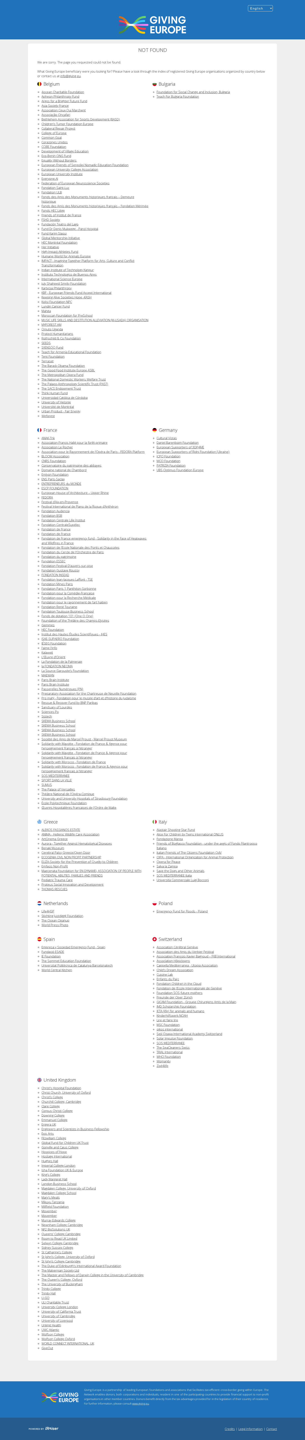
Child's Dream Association (175, 970)
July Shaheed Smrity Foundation (63, 283)
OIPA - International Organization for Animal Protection (195, 857)
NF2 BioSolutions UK (55, 1229)
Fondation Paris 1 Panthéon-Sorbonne (68, 588)
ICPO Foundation (168, 456)
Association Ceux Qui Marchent (63, 110)
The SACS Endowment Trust (61, 388)
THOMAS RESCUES (54, 889)
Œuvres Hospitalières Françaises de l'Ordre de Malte (78, 807)
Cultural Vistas (167, 438)
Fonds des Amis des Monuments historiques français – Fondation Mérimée (94, 206)
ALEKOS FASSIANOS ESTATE (60, 830)
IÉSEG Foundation (53, 643)
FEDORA (47, 497)
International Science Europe (61, 279)
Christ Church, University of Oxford (66, 1092)
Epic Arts (47, 1133)
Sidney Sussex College (57, 1247)
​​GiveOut (47, 1348)
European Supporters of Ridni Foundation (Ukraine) (193, 452)
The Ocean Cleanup (55, 920)
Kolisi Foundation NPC (56, 302)
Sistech (46, 716)
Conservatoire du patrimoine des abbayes (71, 465)
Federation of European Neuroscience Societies (75, 183)
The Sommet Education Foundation (66, 961)
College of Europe (54, 133)
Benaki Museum (52, 848)
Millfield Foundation (55, 1206)
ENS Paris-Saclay (53, 479)
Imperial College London (58, 1165)
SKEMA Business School (58, 721)
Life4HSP (47, 911)
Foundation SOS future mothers (180, 993)
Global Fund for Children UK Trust (65, 1143)
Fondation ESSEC (53, 561)
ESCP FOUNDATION (54, 488)
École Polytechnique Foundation (64, 803)
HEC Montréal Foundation (59, 242)
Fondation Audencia (55, 511)
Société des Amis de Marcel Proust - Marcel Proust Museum (84, 739)
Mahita (46, 311)
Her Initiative (50, 247)
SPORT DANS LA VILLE (56, 780)
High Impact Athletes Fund (59, 251)
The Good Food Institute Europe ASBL (68, 370)
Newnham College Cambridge (62, 1225)
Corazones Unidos (54, 142)
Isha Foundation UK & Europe (62, 1170)
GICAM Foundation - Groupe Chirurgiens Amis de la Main (196, 1002)
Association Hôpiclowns (173, 961)
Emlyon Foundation (54, 474)
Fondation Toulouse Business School (67, 611)
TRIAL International (170, 1052)
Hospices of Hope (54, 1152)
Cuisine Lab (165, 974)
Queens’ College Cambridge (61, 1234)
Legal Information (250, 1429)
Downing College (53, 1115)
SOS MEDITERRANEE (55, 776)
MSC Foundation (168, 1025)
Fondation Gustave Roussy (60, 570)
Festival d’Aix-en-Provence (59, 502)
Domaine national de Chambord (64, 470)
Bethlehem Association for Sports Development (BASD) (80, 119)
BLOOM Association (55, 456)
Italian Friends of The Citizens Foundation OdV (189, 852)
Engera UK (48, 1124)
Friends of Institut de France (61, 215)
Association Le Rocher (57, 447)
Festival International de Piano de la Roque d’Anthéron (79, 506)
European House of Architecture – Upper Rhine (75, 493)
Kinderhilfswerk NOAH (172, 1015)
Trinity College (51, 1289)
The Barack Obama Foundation (63, 366)
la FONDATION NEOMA (57, 666)
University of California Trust (61, 1311)
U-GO (45, 1298)
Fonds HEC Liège (53, 210)
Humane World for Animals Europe (66, 256)
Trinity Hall (48, 1293)
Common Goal (51, 137)
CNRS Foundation (53, 461)
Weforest (48, 416)
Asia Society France (55, 105)
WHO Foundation (169, 1056)
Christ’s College (52, 1097)
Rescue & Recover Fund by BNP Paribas (69, 703)
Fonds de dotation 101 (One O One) (67, 616)
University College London (59, 1307)
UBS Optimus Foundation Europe (180, 470)
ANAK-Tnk (48, 438)
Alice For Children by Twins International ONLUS (190, 834)
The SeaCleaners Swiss (173, 1047)
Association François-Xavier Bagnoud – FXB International (196, 956)
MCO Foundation (168, 461)
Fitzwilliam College (53, 1138)
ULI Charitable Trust (55, 1302)
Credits (230, 1429)
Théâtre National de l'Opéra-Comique (67, 794)
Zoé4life (162, 1066)
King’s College (50, 1174)
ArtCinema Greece (54, 839)
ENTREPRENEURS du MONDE (61, 484)
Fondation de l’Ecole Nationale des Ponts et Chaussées (80, 547)
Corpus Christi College (57, 1111)
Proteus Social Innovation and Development (72, 884)
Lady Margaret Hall (54, 1179)
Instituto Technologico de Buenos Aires (69, 274)
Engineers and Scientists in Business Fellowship (75, 1129)
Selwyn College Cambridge (59, 1243)
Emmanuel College (54, 1120)
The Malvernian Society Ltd (60, 1270)
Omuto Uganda (52, 329)
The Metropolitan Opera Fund (62, 375)
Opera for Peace (168, 862)
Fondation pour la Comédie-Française (67, 593)
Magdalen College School (58, 1193)
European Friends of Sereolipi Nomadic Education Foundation (84, 165)
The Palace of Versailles (58, 789)
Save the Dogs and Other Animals (180, 871)
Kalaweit (47, 652)
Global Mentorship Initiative (60, 238)
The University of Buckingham (62, 1284)
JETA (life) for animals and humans (180, 1011)
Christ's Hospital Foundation (61, 1088)
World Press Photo (54, 925)
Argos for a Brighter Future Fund (64, 101)
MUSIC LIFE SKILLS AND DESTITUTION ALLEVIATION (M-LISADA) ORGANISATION (94, 320)
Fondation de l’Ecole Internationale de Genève (189, 988)
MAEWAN (47, 675)
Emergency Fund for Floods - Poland (182, 911)
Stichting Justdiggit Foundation (62, 916)
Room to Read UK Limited (59, 1238)
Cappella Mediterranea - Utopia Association (187, 965)
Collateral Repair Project (58, 128)
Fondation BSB (51, 515)
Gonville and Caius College (59, 1147)
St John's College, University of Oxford (68, 1257)
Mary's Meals (50, 1197)
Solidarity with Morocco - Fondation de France (73, 762)
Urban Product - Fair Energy (60, 411)
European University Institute (62, 174)
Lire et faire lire (167, 1020)
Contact (271, 1429)
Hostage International (56, 1156)
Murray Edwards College (58, 1220)
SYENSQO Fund (52, 347)
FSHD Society (50, 220)
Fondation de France (56, 529)
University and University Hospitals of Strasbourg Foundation (84, 798)
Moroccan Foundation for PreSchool (67, 315)
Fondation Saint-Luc (55, 188)
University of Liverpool (57, 1320)
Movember (49, 1211)
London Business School (59, 1184)
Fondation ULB (51, 192)
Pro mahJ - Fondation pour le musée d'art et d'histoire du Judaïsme (88, 698)
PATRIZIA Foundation (171, 465)
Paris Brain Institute (55, 680)
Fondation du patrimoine (58, 557)
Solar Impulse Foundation (175, 1038)
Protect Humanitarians (57, 334)
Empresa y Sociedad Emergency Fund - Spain (73, 947)
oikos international (170, 1029)
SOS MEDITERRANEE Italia (174, 875)
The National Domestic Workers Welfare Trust (73, 379)
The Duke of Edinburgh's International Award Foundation (81, 1266)
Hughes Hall (49, 1161)
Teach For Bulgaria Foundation (178, 96)
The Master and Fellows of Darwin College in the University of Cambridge (92, 1275)
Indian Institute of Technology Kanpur (67, 270)
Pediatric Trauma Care (57, 880)
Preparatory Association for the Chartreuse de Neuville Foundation (88, 693)
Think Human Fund (54, 393)
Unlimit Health (51, 1325)
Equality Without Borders (59, 160)
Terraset (47, 361)
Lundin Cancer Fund (55, 306)
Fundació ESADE (52, 952)
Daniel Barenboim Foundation (178, 442)
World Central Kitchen (56, 970)
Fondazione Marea (170, 839)
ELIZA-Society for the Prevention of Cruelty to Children (79, 862)
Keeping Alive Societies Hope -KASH (66, 297)
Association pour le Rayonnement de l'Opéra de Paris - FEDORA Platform (93, 452)
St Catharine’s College (56, 1252)
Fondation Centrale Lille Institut (63, 520)
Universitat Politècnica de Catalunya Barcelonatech (77, 965)
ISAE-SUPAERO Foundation (60, 639)
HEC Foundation (52, 630)
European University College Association (69, 169)
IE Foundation (51, 956)
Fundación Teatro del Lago (59, 224)
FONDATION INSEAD (55, 575)
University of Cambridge (58, 1316)
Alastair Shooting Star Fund (176, 830)
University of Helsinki (56, 402)
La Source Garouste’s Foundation (65, 671)
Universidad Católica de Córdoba (64, 397)
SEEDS (46, 343)
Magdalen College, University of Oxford (68, 1188)
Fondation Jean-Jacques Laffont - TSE (67, 579)
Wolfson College (52, 1334)
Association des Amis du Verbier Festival (185, 952)
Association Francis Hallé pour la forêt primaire (74, 442)
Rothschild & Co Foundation (61, 338)
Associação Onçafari (55, 115)
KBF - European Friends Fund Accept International (76, 293)
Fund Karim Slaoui (54, 233)
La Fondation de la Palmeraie (61, 661)
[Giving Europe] (152, 25)
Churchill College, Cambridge (61, 1101)
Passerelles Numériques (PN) (62, 689)
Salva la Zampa (167, 866)
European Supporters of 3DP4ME (180, 447)
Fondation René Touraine (59, 607)
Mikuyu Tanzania (52, 1202)
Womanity (164, 1061)
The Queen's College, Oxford (61, 1279)
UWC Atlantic (50, 1330)
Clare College (50, 1106)
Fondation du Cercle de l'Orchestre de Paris (72, 552)
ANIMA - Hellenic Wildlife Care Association (70, 834)
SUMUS (46, 785)
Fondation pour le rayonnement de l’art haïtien (74, 602)
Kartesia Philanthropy (56, 288)
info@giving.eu (70, 76)
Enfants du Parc (168, 979)
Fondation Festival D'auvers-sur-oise (67, 566)
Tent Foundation (53, 356)
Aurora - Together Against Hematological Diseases (76, 843)
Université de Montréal (57, 407)
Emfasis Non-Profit (54, 866)
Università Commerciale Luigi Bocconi (183, 880)
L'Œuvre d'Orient (53, 657)
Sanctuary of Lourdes (56, 707)
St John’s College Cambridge (61, 1261)
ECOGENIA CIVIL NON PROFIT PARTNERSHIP (71, 857)
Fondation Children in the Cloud (179, 983)
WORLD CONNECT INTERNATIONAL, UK (67, 1343)
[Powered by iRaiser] (43, 1429)
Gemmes (48, 625)
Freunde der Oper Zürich (175, 997)
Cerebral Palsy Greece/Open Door (65, 852)
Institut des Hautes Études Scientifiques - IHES (74, 634)
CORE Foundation (53, 147)
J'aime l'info (49, 648)
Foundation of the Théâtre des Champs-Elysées (75, 620)
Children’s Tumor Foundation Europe (67, 124)
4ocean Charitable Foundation (62, 92)
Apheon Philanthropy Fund (60, 96)
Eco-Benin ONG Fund (56, 156)
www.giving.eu (140, 1403)
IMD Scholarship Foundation (176, 1006)
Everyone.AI (49, 178)
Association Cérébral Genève (177, 947)
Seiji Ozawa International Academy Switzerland (189, 1034)
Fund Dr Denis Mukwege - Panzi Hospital (69, 229)
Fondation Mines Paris (57, 584)
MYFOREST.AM (51, 324)
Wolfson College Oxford (58, 1339)
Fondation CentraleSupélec (60, 525)
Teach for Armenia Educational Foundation (71, 352)
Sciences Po (50, 712)
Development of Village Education (65, 151)
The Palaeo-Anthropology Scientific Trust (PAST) (74, 384)
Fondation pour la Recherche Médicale (68, 598)
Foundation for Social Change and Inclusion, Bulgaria (193, 92)
